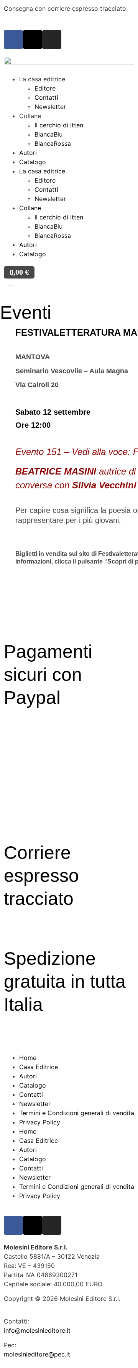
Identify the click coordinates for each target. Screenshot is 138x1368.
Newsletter (50, 106)
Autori (28, 153)
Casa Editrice (38, 1067)
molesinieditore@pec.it (37, 1354)
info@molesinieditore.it (37, 1330)
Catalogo (32, 162)
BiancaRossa (52, 143)
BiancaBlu (48, 134)
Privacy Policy (39, 1122)
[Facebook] (13, 39)
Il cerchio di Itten (58, 125)
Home (27, 1057)
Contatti (46, 97)
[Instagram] (51, 39)
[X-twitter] (32, 39)
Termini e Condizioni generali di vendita (76, 1113)
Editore (45, 88)
